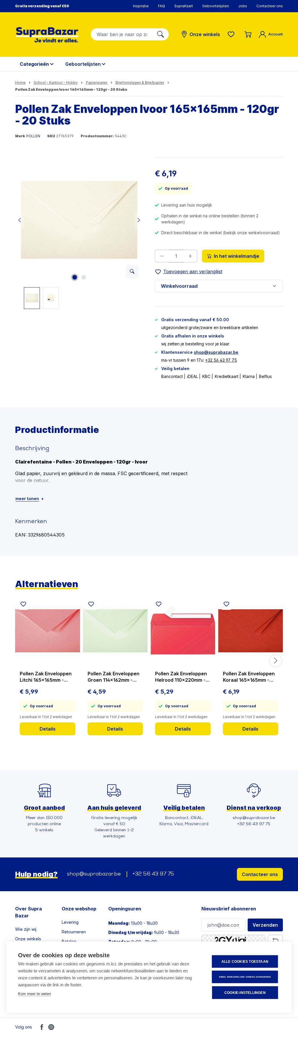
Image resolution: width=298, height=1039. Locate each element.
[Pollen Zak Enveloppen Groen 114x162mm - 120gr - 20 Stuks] (115, 631)
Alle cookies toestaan (244, 962)
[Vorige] (19, 219)
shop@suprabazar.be (216, 352)
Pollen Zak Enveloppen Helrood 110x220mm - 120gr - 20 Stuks (181, 677)
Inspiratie (141, 6)
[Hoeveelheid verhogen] (190, 256)
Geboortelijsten (215, 6)
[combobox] (122, 34)
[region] (79, 233)
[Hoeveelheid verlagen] (161, 256)
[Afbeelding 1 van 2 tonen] (74, 277)
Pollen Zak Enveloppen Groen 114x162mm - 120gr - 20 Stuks (113, 677)
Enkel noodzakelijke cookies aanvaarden (245, 977)
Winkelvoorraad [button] (179, 286)
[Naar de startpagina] (47, 35)
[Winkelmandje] (248, 34)
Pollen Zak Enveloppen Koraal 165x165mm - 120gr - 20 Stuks (249, 677)
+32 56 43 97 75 (221, 360)
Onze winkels (28, 938)
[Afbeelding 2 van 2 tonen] (83, 277)
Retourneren (74, 931)
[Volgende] (138, 219)
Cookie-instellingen (245, 993)
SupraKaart (183, 6)
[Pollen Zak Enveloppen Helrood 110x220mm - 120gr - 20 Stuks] (182, 631)
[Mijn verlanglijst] (232, 34)
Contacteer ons (269, 6)
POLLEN (33, 136)
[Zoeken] (160, 34)
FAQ (161, 6)
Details (48, 729)
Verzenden (265, 925)
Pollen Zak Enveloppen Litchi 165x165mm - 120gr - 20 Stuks (46, 677)
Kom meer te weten (34, 994)
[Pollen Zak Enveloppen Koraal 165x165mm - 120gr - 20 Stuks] (250, 631)
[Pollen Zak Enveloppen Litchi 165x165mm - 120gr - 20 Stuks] (47, 631)
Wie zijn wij (25, 929)
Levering (70, 922)
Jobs (242, 6)
